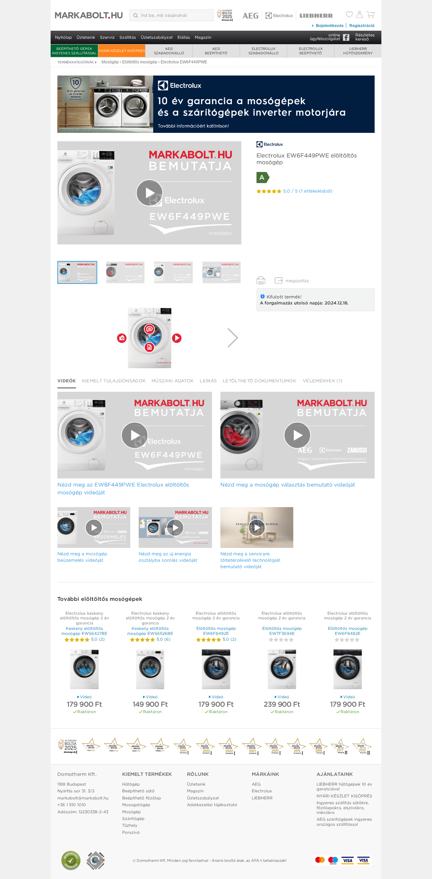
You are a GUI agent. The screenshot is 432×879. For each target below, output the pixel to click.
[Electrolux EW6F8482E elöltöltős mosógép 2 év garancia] (348, 670)
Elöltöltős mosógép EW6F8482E (348, 631)
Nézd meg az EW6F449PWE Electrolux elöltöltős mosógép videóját (123, 488)
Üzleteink (86, 37)
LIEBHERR (262, 797)
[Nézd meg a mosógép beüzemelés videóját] (173, 272)
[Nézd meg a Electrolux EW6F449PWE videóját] (149, 193)
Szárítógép (133, 818)
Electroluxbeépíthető (311, 51)
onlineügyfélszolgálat (325, 36)
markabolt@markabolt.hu (82, 797)
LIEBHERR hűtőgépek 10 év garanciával (344, 786)
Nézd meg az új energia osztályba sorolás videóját (168, 557)
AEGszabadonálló (169, 51)
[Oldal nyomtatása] (260, 280)
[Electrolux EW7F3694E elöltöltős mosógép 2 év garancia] (282, 670)
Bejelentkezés (330, 25)
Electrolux (262, 790)
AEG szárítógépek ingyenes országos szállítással (344, 821)
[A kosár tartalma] (370, 16)
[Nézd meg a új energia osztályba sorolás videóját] (222, 272)
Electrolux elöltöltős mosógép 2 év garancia (216, 615)
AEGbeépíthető (216, 51)
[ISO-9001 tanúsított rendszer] (96, 860)
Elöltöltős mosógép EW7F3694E (282, 631)
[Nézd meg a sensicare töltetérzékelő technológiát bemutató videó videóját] (256, 527)
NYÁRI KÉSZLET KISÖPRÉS (122, 51)
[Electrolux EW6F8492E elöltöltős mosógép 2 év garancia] (216, 670)
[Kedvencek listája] (349, 15)
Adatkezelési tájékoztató (212, 804)
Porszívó (131, 832)
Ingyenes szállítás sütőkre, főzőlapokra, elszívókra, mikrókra (343, 807)
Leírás (208, 380)
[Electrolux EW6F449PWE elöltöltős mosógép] (149, 337)
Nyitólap (63, 37)
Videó (86, 696)
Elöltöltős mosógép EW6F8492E (216, 631)
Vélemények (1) (323, 380)
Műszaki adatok (172, 380)
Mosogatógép (136, 804)
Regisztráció (362, 25)
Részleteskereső (365, 36)
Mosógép (131, 811)
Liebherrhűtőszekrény (358, 51)
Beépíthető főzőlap (141, 797)
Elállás (184, 37)
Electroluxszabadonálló (263, 51)
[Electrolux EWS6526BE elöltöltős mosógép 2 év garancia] (150, 670)
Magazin (203, 37)
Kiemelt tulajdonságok (113, 380)
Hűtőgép (131, 784)
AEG (256, 784)
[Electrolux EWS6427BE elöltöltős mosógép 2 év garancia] (84, 670)
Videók (66, 380)
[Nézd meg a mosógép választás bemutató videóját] (125, 272)
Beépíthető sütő (138, 790)
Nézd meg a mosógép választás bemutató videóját (287, 484)
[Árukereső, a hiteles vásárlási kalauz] (71, 860)
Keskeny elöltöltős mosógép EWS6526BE (150, 631)
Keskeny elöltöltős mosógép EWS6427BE (84, 631)
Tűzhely (129, 825)
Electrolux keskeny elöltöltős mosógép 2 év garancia (84, 618)
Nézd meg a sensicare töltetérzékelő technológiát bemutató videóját (250, 560)
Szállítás (127, 37)
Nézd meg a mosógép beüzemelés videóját (82, 557)
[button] (122, 338)
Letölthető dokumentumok (259, 380)
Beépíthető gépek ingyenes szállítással (74, 51)
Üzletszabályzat (157, 37)
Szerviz (107, 37)
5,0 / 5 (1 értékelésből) (307, 191)
